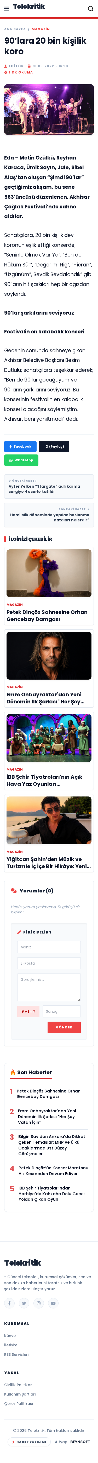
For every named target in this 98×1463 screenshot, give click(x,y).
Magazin (41, 29)
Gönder (64, 1027)
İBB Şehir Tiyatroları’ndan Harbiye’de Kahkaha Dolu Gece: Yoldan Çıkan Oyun (52, 1193)
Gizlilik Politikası (18, 1384)
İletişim (10, 1345)
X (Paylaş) (55, 446)
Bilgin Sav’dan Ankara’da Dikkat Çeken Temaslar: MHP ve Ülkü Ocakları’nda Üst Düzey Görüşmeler (51, 1145)
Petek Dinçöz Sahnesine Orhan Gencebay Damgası (48, 1094)
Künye (10, 1335)
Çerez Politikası (18, 1403)
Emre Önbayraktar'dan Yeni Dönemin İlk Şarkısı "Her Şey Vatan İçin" (47, 1116)
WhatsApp (24, 460)
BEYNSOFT (80, 1441)
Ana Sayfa (15, 29)
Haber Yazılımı (31, 1442)
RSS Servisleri (16, 1354)
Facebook (22, 446)
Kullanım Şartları (20, 1394)
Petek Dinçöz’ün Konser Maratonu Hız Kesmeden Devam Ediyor (53, 1170)
